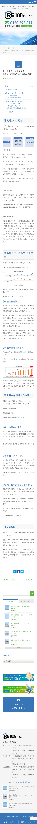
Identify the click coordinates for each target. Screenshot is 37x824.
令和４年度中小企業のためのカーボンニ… (21, 641)
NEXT (28, 579)
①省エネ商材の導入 (14, 103)
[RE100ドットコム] (18, 16)
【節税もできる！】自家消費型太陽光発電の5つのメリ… (21, 787)
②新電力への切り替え (14, 106)
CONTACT (18, 706)
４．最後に (9, 112)
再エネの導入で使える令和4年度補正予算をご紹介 (21, 804)
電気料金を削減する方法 (14, 101)
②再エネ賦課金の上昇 (14, 97)
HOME (4, 48)
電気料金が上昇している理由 (15, 93)
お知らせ (10, 601)
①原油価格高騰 (12, 95)
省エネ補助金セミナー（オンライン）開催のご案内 (21, 796)
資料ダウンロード (28, 822)
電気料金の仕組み (11, 89)
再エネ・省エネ (12, 48)
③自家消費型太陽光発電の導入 (17, 108)
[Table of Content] (31, 86)
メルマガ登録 (9, 822)
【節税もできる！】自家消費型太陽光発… (21, 607)
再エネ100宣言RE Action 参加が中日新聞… (21, 633)
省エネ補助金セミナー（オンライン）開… (21, 616)
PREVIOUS (10, 579)
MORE (18, 648)
